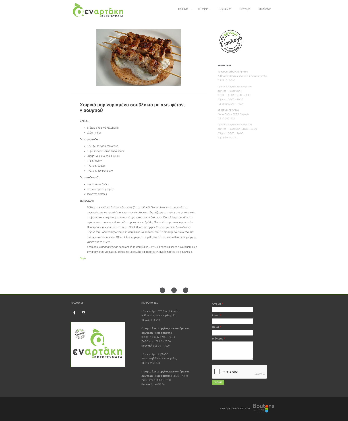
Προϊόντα (183, 9)
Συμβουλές (224, 9)
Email (215, 315)
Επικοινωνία (264, 9)
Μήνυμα (217, 338)
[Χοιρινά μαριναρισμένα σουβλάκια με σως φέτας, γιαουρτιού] (139, 58)
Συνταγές (244, 9)
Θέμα (215, 327)
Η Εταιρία (203, 9)
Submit (218, 382)
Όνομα (216, 303)
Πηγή (83, 258)
